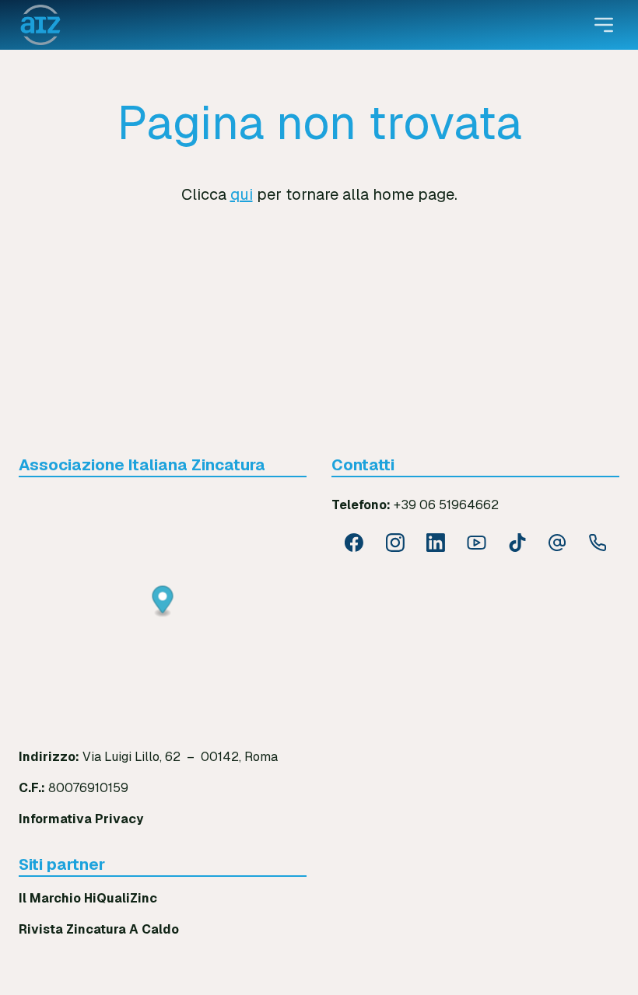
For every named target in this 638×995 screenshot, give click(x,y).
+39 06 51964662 (446, 505)
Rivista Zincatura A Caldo (99, 929)
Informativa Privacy (81, 819)
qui (241, 194)
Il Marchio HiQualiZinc (88, 898)
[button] (163, 602)
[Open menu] (603, 24)
